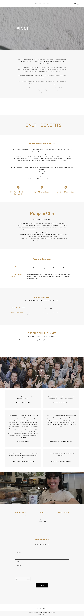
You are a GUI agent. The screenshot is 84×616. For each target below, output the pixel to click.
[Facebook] (38, 608)
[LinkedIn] (40, 608)
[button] (78, 4)
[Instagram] (44, 608)
